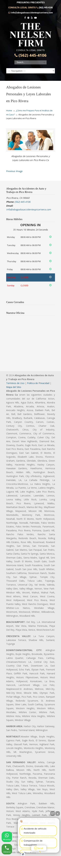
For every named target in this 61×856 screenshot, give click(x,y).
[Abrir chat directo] (52, 813)
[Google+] (28, 18)
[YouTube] (35, 18)
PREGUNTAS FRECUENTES (31, 2)
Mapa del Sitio (13, 387)
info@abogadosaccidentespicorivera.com (32, 12)
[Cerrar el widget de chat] (57, 813)
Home (9, 110)
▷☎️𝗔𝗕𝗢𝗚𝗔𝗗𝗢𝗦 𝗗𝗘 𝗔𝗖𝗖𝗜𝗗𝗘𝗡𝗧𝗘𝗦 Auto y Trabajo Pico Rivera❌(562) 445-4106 (30, 34)
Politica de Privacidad (38, 383)
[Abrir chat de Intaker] (23, 854)
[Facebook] (25, 18)
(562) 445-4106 (46, 7)
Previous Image (14, 171)
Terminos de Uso (15, 383)
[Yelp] (31, 18)
